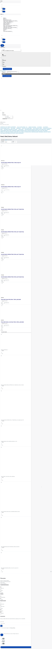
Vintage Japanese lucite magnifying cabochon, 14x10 (9, 441)
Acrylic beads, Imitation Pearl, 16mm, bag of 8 (11, 162)
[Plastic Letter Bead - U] (9, 342)
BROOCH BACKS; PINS (36, 129)
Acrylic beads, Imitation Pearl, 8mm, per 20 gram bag (12, 276)
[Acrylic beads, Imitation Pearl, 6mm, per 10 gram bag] (26, 244)
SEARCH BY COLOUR (11, 133)
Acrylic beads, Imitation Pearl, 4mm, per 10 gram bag (12, 209)
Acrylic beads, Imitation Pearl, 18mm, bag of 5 (11, 186)
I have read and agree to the (8, 627)
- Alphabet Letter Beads (32, 126)
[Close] (0, 2)
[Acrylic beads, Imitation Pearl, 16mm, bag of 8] (26, 153)
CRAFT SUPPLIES (27, 130)
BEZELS (30, 129)
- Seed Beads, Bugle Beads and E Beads (10, 129)
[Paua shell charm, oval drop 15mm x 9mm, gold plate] (26, 312)
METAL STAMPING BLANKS (33, 131)
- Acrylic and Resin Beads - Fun (21, 126)
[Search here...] (2, 72)
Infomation (3, 578)
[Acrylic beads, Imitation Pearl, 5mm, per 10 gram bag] (26, 222)
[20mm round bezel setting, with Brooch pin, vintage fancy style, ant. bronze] (9, 370)
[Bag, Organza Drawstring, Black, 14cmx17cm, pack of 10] (9, 560)
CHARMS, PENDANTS (20, 130)
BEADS (2, 123)
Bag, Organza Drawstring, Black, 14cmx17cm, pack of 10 (9, 567)
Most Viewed (4, 331)
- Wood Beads (26, 129)
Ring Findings (2, 133)
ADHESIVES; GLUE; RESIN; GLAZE (6, 126)
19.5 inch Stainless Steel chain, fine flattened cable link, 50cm (10, 511)
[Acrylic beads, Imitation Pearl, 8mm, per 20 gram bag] (26, 267)
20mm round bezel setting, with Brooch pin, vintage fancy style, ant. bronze (12, 384)
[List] (3, 140)
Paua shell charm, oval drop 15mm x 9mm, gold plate (12, 322)
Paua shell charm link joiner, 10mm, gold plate (11, 299)
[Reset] (2, 45)
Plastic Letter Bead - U (4, 349)
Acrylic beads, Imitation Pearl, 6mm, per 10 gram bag (12, 254)
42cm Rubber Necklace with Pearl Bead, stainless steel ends (10, 546)
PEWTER (49, 131)
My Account (3, 600)
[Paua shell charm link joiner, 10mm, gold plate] (26, 289)
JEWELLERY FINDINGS (9, 131)
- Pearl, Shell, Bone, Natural (37, 128)
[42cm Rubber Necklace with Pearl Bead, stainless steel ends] (9, 532)
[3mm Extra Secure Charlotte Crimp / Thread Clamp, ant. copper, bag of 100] (9, 405)
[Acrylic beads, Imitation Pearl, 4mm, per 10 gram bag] (26, 199)
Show (13, 141)
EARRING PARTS (34, 130)
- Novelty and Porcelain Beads (26, 128)
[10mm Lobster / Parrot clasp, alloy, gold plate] (9, 462)
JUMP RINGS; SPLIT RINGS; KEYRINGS (21, 131)
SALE (6, 133)
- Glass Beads (12, 128)
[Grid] (2, 140)
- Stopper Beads (20, 129)
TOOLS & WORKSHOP (19, 133)
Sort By (3, 141)
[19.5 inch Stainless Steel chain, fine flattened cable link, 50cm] (9, 497)
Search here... (5, 72)
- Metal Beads (18, 128)
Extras (1, 594)
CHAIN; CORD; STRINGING (11, 130)
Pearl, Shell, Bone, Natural (5, 124)
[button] (1, 146)
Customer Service (4, 584)
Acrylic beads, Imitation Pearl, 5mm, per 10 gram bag (12, 231)
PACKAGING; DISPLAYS (43, 131)
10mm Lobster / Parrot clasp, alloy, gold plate (8, 476)
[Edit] (1, 16)
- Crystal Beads (45, 126)
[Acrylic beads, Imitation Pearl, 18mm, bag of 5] (26, 175)
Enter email (2, 621)
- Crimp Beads (39, 126)
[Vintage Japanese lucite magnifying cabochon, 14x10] (9, 433)
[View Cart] (2, 74)
